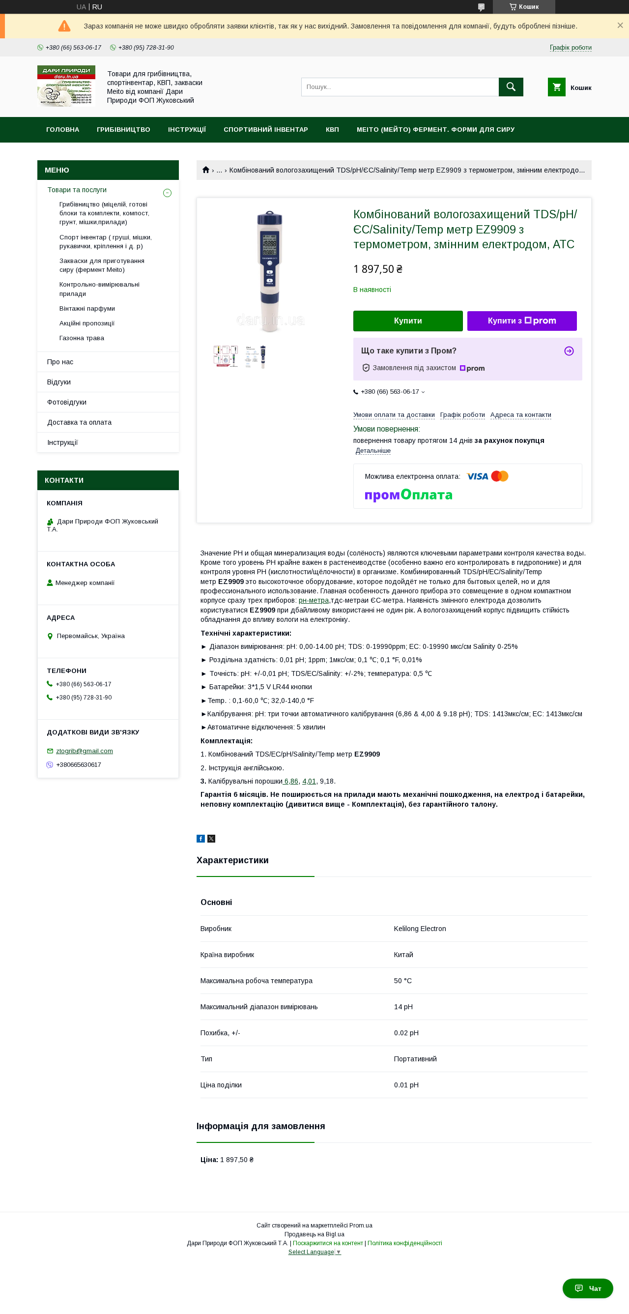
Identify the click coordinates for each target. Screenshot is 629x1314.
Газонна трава (81, 338)
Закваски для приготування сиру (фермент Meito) (101, 265)
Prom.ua (360, 1225)
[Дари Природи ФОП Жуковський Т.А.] (66, 104)
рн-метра (314, 600)
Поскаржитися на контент (328, 1243)
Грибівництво (123, 129)
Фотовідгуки (66, 402)
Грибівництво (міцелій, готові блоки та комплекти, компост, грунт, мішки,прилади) (104, 213)
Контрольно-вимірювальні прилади (99, 289)
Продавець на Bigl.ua (314, 1234)
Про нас (60, 362)
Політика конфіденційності (405, 1243)
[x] (211, 840)
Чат (595, 1288)
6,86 (290, 781)
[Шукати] (511, 87)
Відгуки (59, 382)
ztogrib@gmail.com (84, 751)
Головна (62, 129)
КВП (332, 129)
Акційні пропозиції (87, 323)
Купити (408, 321)
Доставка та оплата (79, 422)
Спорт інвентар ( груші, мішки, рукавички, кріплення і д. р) (105, 242)
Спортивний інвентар (266, 129)
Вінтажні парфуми (87, 308)
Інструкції (187, 129)
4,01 (309, 781)
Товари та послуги (77, 190)
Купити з (505, 321)
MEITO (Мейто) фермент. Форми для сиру (436, 129)
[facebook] (201, 840)
